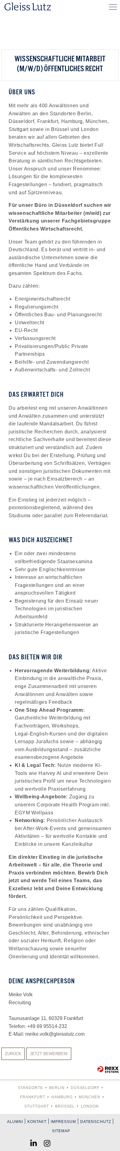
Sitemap (61, 1131)
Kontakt (36, 1122)
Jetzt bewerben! (49, 1053)
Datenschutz (95, 1122)
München (89, 1097)
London (90, 1106)
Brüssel (65, 1106)
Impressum (63, 1122)
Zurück (13, 1053)
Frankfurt (32, 1097)
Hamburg (62, 1097)
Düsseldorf (85, 1088)
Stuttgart (36, 1106)
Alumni (15, 1122)
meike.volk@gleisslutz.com (55, 1034)
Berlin (57, 1088)
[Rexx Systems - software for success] (108, 1069)
